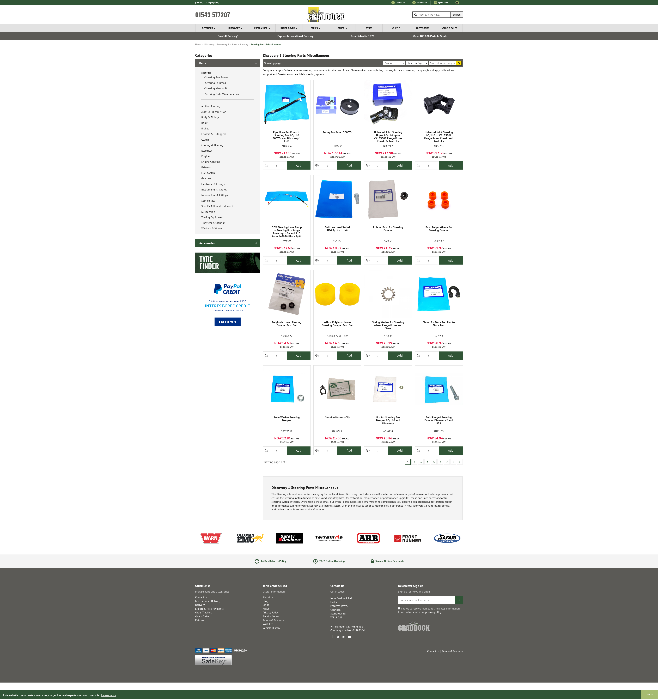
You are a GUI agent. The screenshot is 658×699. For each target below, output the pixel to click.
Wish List (268, 624)
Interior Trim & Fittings (214, 195)
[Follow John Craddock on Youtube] (349, 637)
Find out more (227, 321)
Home (198, 44)
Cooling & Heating (212, 145)
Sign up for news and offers (414, 591)
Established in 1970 (362, 36)
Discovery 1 (223, 44)
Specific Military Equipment (217, 206)
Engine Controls (210, 161)
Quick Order (443, 2)
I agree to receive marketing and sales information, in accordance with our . (429, 610)
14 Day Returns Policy (273, 561)
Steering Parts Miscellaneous (266, 44)
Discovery (234, 28)
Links (266, 604)
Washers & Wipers (211, 228)
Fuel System (208, 173)
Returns (199, 620)
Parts (234, 44)
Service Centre (271, 616)
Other (341, 28)
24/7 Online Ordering (332, 561)
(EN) (212, 2)
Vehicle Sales (449, 28)
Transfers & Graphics (213, 222)
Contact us (201, 597)
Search (457, 14)
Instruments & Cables (214, 189)
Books (205, 122)
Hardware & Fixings (213, 184)
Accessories (422, 28)
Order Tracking (203, 612)
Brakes (205, 128)
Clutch (205, 139)
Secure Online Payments (389, 561)
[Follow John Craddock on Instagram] (343, 637)
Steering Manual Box (217, 88)
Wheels (396, 28)
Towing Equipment (212, 217)
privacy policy (433, 612)
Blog (265, 601)
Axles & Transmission (213, 111)
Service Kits (208, 200)
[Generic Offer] (227, 262)
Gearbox (206, 178)
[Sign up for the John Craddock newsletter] (459, 600)
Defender (207, 28)
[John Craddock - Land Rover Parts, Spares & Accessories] (329, 14)
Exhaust (206, 167)
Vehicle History (271, 628)
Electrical (206, 150)
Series (314, 28)
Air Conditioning (210, 106)
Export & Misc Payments (209, 608)
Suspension (208, 211)
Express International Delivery (295, 36)
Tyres (369, 28)
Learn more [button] (108, 695)
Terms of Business (273, 620)
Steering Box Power (216, 77)
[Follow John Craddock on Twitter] (338, 637)
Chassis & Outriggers (213, 134)
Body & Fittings (210, 117)
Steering (244, 44)
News (266, 608)
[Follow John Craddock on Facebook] (332, 637)
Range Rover (288, 28)
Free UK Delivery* (228, 36)
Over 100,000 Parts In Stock (430, 36)
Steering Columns (215, 83)
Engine (205, 156)
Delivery (200, 604)
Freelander (260, 28)
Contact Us (400, 2)
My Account (421, 2)
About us (268, 597)
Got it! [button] (649, 694)
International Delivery (208, 601)
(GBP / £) (199, 2)
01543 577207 (212, 14)
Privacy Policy (270, 612)
